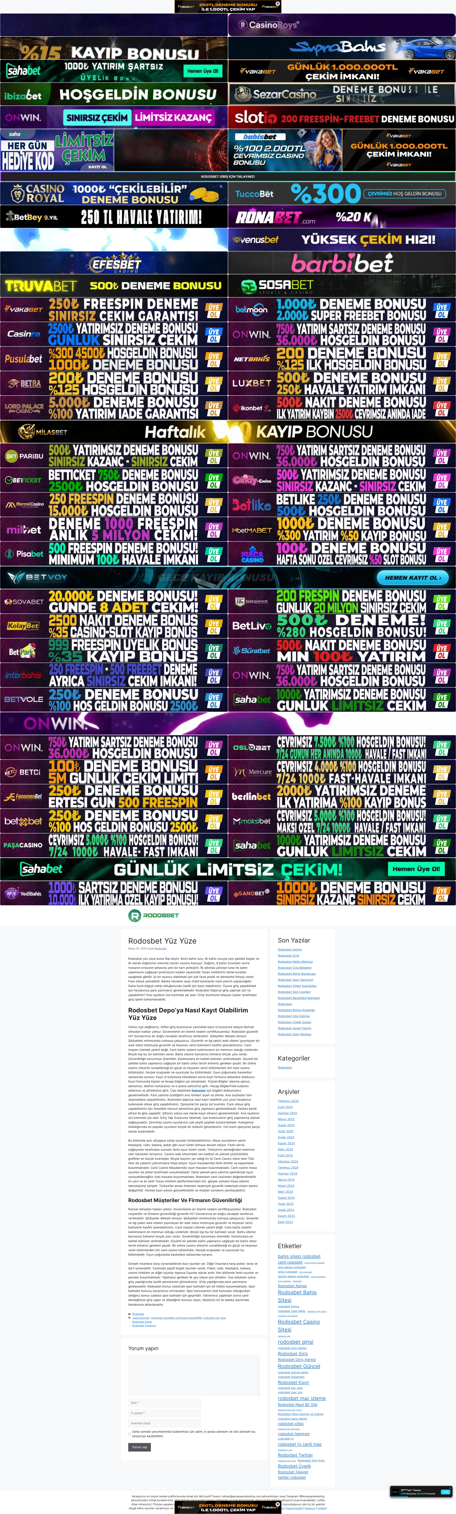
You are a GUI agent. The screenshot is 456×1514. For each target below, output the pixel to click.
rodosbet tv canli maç (300, 1444)
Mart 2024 (285, 1192)
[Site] (114, 309)
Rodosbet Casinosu (144, 1325)
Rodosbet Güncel (299, 1366)
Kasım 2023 (286, 1216)
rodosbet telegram (294, 1433)
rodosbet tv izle (285, 1450)
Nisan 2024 (286, 1185)
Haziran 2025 (287, 1113)
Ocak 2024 (286, 1204)
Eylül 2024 (285, 1155)
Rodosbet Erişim (142, 1321)
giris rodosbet (305, 1272)
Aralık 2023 (286, 1210)
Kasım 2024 (286, 1143)
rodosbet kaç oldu (290, 1388)
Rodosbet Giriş (288, 955)
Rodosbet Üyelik (294, 1466)
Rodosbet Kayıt (293, 1382)
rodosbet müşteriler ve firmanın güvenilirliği (176, 1317)
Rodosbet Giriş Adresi (297, 1359)
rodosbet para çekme (292, 1418)
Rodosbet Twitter (295, 1455)
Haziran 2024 (287, 1173)
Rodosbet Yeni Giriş (311, 1460)
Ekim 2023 (285, 1222)
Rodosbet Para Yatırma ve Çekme (300, 1414)
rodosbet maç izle (290, 1392)
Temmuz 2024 (288, 1167)
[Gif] (228, 431)
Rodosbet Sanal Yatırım (294, 1028)
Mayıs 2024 (286, 1179)
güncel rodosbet (318, 1277)
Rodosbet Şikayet (293, 1472)
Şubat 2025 (286, 1125)
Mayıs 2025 (286, 1119)
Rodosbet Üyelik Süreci (294, 1022)
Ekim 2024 (285, 1149)
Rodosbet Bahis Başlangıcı (297, 974)
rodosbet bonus (288, 1306)
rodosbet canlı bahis (291, 1311)
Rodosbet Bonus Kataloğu (296, 1010)
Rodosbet (138, 1313)
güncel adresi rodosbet (293, 1276)
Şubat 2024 (286, 1198)
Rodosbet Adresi (290, 949)
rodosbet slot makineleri (289, 1429)
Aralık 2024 (286, 1137)
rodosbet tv (286, 1438)
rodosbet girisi (295, 1342)
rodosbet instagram (291, 1377)
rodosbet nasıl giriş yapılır (290, 1410)
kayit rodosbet (284, 1281)
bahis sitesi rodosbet (299, 1256)
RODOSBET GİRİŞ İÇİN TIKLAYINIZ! (228, 176)
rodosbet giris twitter (292, 1348)
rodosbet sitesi (291, 1423)
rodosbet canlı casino (317, 1311)
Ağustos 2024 (288, 1161)
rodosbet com (284, 1336)
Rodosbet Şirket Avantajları (297, 986)
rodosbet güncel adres (293, 1372)
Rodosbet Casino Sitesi (299, 1326)
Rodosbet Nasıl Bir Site (297, 1404)
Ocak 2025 (285, 1131)
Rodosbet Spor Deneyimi (295, 980)
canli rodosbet (140, 1317)
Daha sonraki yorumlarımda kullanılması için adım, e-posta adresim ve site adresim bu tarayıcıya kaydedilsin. (193, 1434)
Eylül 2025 (285, 1107)
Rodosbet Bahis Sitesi (297, 1296)
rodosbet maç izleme (302, 1398)
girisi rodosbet (287, 1271)
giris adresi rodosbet (292, 1267)
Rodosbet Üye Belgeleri (295, 968)
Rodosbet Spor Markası (294, 1034)
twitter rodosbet (292, 1477)
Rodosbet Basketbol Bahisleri (299, 998)
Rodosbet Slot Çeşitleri (294, 992)
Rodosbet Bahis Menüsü (295, 961)
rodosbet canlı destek (288, 1316)
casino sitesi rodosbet (314, 1263)
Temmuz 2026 (288, 1101)
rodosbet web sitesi (287, 1461)
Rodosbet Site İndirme (294, 1016)
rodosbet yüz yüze (214, 1317)
